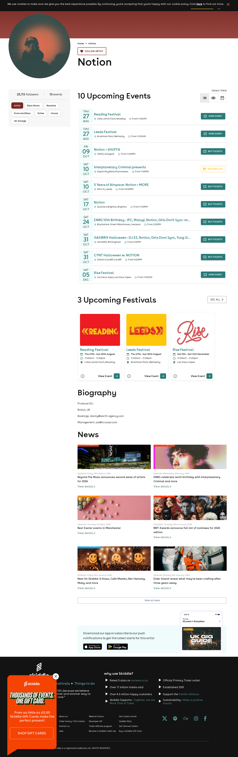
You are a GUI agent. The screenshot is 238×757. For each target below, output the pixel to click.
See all (215, 299)
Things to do (84, 683)
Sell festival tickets (128, 726)
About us (63, 716)
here (199, 4)
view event (215, 116)
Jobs (61, 731)
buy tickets (215, 151)
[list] (204, 97)
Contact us (64, 726)
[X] (164, 718)
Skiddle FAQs (125, 721)
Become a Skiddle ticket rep (102, 731)
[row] (213, 97)
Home (81, 43)
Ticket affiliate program (100, 726)
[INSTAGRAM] (196, 718)
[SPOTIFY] (175, 718)
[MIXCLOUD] (185, 718)
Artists (92, 43)
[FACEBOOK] (205, 718)
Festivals (62, 683)
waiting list (215, 168)
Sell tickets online (128, 716)
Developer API (95, 721)
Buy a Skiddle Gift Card (130, 731)
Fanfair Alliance (189, 694)
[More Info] (82, 376)
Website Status (96, 716)
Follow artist (94, 51)
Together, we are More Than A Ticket (132, 701)
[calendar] (222, 97)
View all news (152, 600)
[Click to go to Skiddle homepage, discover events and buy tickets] (39, 670)
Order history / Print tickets (72, 721)
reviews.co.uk (139, 680)
